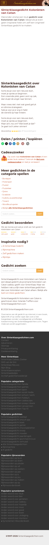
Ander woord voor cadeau (13, 502)
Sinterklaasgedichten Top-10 (14, 409)
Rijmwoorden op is (10, 474)
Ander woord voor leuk (12, 494)
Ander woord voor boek (12, 513)
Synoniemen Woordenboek (16, 521)
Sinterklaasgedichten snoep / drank (18, 403)
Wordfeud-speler (10, 204)
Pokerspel (7, 182)
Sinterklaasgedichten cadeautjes (16, 400)
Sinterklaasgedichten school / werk (18, 395)
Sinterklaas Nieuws (10, 365)
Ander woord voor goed (12, 510)
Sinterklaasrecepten (11, 370)
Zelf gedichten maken (13, 253)
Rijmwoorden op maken (12, 480)
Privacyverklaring (9, 348)
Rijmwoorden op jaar (11, 472)
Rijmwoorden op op (10, 483)
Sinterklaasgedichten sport (14, 390)
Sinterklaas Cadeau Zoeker (14, 359)
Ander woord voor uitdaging (14, 515)
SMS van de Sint (8, 362)
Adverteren (6, 343)
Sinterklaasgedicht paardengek (16, 436)
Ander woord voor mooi (12, 507)
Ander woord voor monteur (14, 518)
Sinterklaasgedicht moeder (14, 433)
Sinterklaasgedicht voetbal (14, 417)
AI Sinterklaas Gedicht (13, 246)
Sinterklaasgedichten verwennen (17, 406)
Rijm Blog (5, 368)
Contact (5, 340)
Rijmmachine (9, 250)
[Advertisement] (24, 54)
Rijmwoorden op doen (11, 461)
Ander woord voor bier (12, 496)
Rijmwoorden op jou (11, 477)
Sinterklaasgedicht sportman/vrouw (18, 439)
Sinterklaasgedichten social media (17, 392)
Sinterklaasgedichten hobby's (15, 398)
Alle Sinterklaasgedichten (15, 444)
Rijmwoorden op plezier (12, 463)
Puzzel (5, 185)
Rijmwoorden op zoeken (13, 469)
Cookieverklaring (9, 351)
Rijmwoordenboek (11, 485)
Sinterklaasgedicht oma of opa (15, 420)
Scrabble (6, 194)
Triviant (5, 201)
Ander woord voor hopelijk (14, 504)
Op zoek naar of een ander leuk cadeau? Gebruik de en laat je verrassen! (27, 159)
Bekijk (17, 208)
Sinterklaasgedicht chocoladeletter (18, 428)
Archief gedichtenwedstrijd (14, 376)
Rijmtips (6, 257)
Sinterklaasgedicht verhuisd (14, 442)
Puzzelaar (6, 188)
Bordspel (6, 178)
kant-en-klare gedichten (13, 293)
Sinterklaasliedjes (9, 373)
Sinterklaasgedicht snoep (13, 431)
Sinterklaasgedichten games (14, 387)
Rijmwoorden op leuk (11, 458)
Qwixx (5, 191)
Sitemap (5, 346)
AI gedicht (7, 450)
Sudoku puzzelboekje (12, 198)
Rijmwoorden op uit (10, 466)
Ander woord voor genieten (14, 499)
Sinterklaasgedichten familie (14, 384)
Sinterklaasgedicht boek (12, 422)
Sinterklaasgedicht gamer (13, 425)
